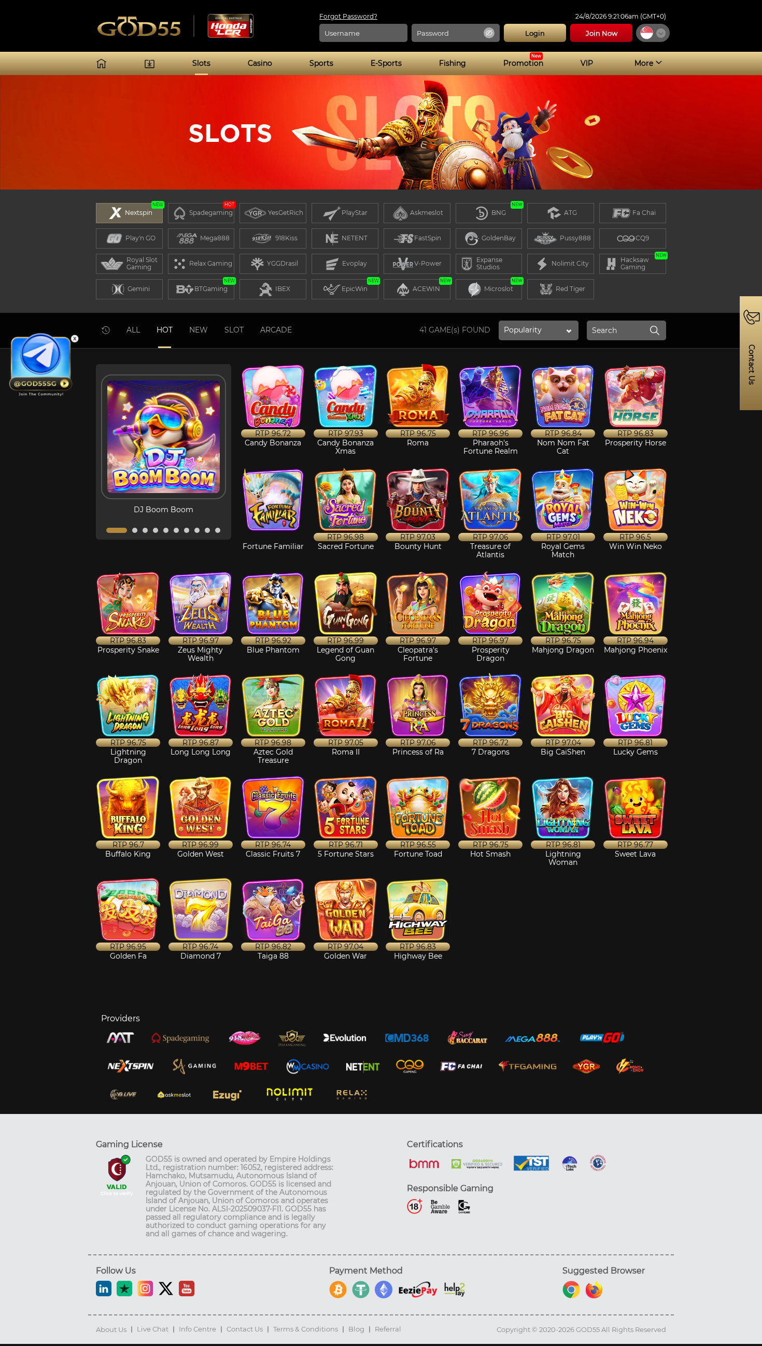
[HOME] (101, 63)
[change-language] (653, 33)
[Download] (149, 63)
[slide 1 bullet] (116, 530)
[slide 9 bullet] (207, 530)
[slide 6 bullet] (176, 530)
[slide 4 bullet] (155, 530)
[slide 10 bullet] (217, 530)
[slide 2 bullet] (134, 530)
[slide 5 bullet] (165, 530)
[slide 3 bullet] (145, 530)
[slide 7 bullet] (186, 530)
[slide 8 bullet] (197, 530)
